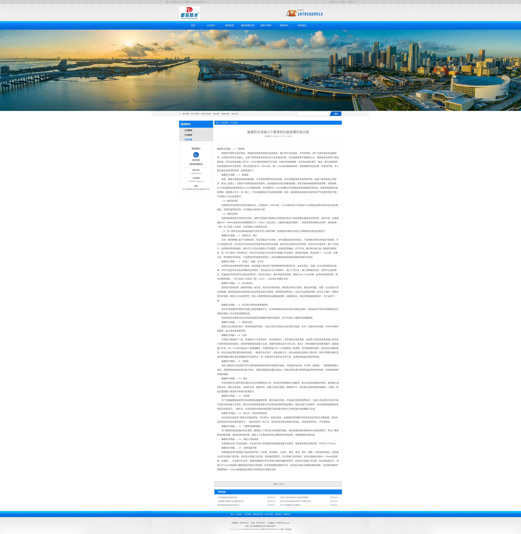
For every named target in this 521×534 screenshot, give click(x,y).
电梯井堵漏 (225, 114)
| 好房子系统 (268, 514)
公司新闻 (188, 130)
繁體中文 (333, 2)
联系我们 (342, 2)
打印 (282, 484)
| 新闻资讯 (278, 514)
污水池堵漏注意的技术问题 (227, 497)
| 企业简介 (239, 514)
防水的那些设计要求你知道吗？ (228, 505)
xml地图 (281, 529)
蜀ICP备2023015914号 (269, 529)
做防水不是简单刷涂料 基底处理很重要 (294, 497)
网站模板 (288, 529)
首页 (193, 25)
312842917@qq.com (283, 523)
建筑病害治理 (247, 25)
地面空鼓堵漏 (206, 114)
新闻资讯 (284, 25)
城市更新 (229, 25)
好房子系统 (265, 25)
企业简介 (211, 25)
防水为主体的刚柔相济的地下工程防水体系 (295, 501)
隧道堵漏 (235, 114)
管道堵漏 (216, 114)
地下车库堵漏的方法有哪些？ (290, 505)
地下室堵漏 (195, 114)
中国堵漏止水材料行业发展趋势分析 (230, 501)
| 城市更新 (247, 514)
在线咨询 (351, 2)
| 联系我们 (286, 514)
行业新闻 (188, 135)
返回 (275, 484)
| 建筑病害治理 (257, 514)
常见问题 (188, 140)
